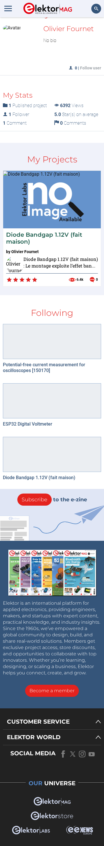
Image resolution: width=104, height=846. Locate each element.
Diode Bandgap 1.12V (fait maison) (39, 477)
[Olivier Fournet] (13, 263)
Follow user (90, 68)
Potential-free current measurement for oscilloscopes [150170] (44, 367)
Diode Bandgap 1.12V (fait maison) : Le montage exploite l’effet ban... (60, 262)
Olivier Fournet (25, 251)
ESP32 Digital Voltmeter (27, 424)
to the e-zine (54, 499)
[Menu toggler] (8, 8)
